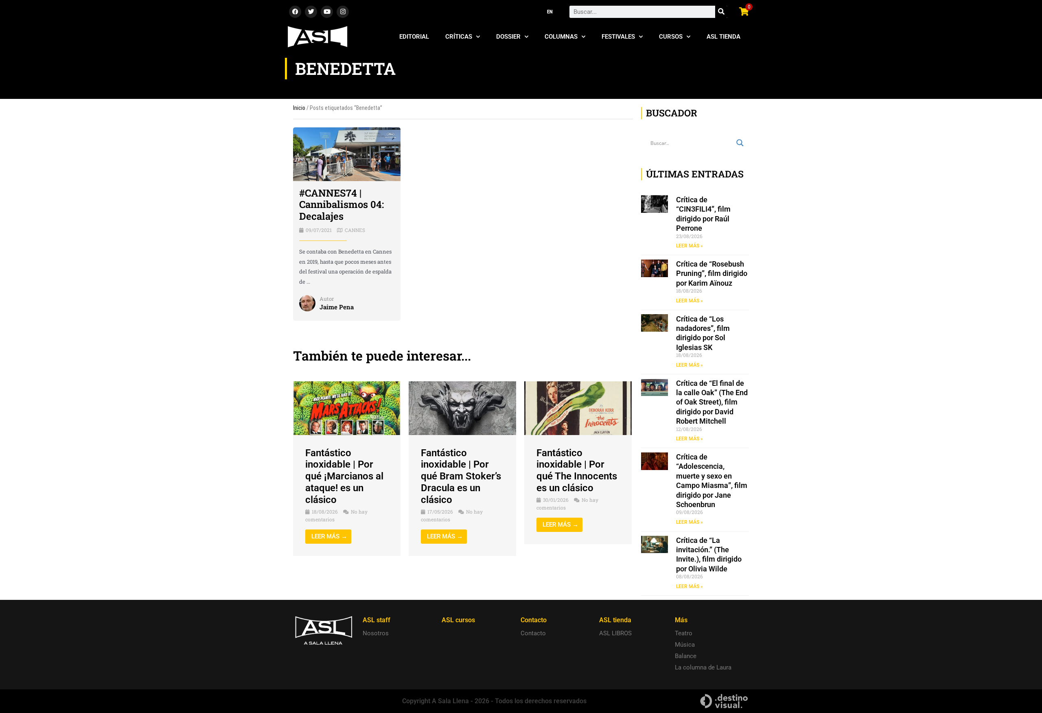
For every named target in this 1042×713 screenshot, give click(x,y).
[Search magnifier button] (740, 143)
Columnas (561, 36)
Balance (685, 656)
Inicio (299, 108)
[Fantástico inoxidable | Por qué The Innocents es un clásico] (578, 407)
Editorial (414, 36)
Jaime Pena (337, 307)
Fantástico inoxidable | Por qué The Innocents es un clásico (576, 470)
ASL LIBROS (615, 633)
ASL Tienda (723, 36)
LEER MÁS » (689, 246)
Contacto (533, 633)
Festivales (618, 36)
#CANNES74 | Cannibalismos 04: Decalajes (341, 204)
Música (685, 644)
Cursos (671, 36)
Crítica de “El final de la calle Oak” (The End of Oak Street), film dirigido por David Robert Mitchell (712, 402)
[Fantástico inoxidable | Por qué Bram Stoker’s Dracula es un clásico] (462, 407)
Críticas (458, 36)
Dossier (508, 36)
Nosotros (376, 633)
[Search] (721, 12)
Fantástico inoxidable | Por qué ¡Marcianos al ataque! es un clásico (344, 476)
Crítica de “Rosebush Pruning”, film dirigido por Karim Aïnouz (711, 273)
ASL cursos (458, 620)
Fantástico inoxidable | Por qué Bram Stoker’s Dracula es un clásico (461, 476)
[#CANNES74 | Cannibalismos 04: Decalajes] (347, 153)
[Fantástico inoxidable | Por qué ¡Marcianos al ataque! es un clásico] (347, 407)
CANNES (355, 230)
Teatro (683, 633)
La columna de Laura (703, 667)
